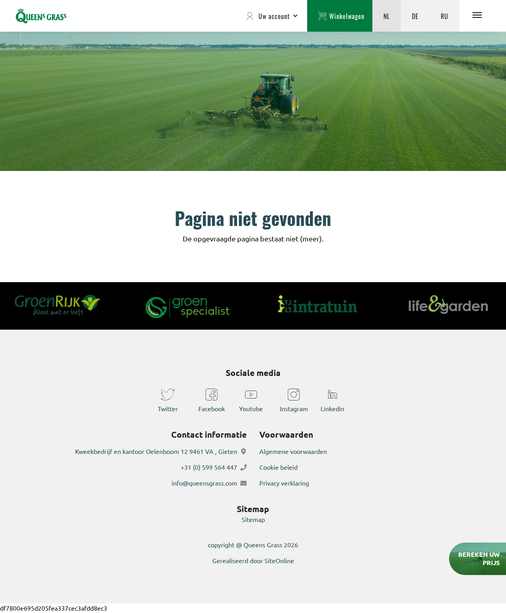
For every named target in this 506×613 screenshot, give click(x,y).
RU (444, 16)
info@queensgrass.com (204, 483)
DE (415, 16)
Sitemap (253, 519)
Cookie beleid (278, 467)
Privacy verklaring (284, 483)
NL (386, 16)
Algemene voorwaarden (293, 451)
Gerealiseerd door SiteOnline (253, 560)
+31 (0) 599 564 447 (209, 467)
